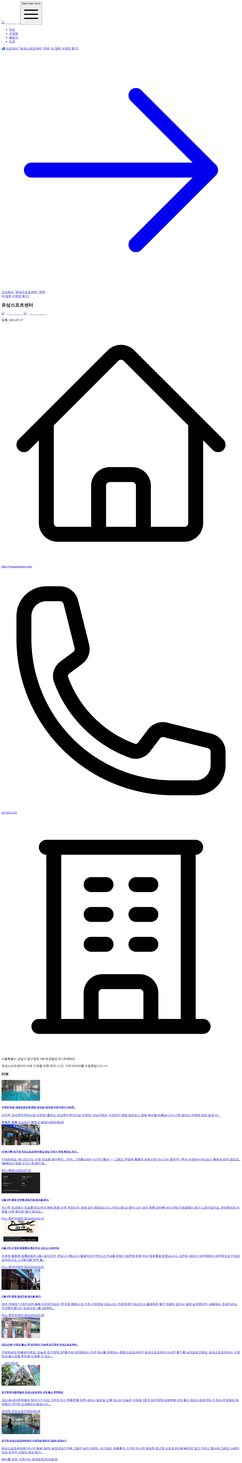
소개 (12, 41)
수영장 (13, 33)
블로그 (13, 37)
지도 (12, 29)
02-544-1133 (9, 812)
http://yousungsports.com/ (17, 566)
